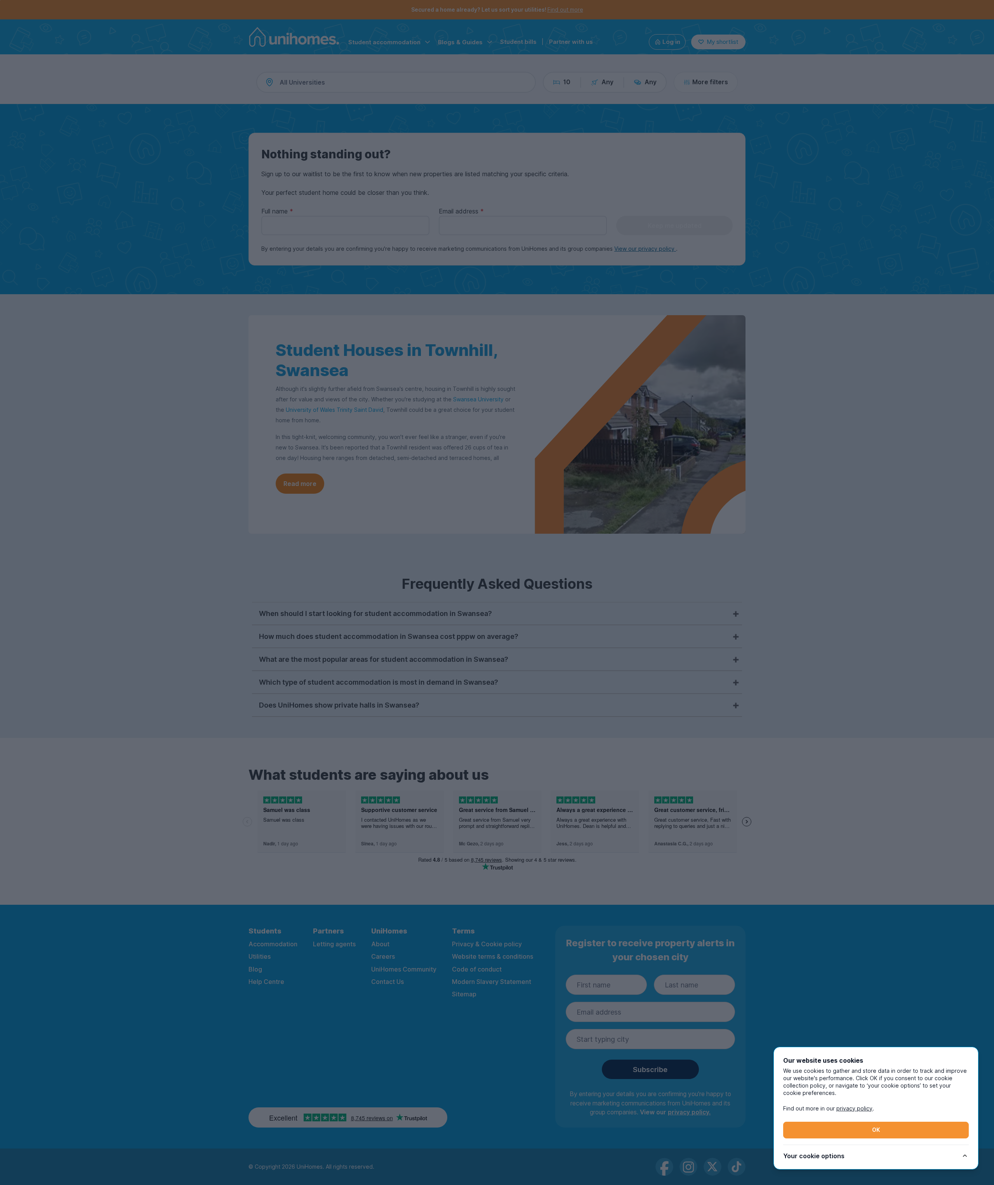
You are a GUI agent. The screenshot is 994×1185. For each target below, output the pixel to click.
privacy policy (854, 1108)
